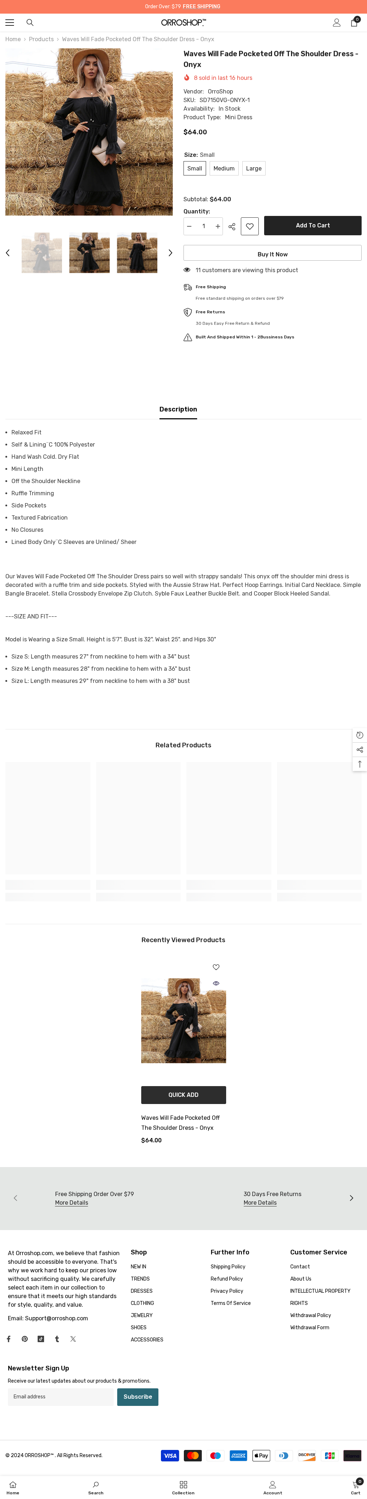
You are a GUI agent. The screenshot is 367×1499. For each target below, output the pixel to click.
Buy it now (273, 254)
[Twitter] (73, 1339)
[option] (89, 132)
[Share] (234, 226)
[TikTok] (40, 1339)
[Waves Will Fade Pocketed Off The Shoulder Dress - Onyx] (183, 1020)
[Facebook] (8, 1339)
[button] (7, 252)
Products (41, 39)
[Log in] (337, 22)
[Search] (30, 22)
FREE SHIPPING (201, 7)
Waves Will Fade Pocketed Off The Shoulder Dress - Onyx (180, 1122)
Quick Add (183, 1094)
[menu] (9, 22)
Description (178, 409)
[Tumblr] (57, 1339)
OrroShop (220, 91)
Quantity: (197, 211)
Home (13, 39)
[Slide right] (351, 1198)
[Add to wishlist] (250, 226)
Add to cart (313, 225)
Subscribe (138, 1396)
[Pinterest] (24, 1339)
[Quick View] (216, 983)
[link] (47, 885)
